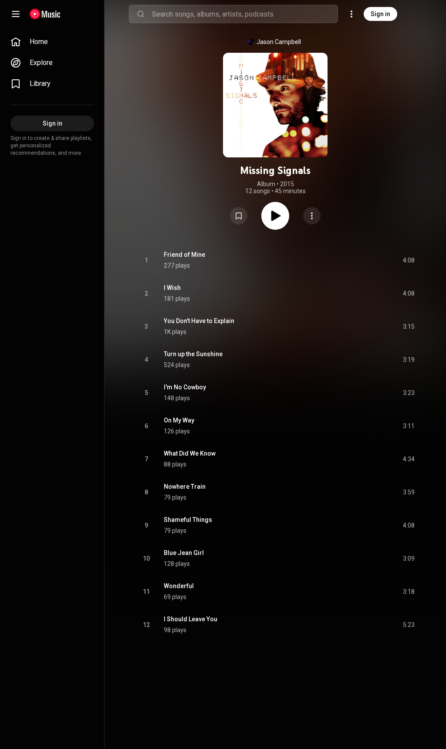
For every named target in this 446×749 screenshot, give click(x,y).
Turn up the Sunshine (193, 354)
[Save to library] (238, 216)
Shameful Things (188, 519)
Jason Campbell (279, 41)
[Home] (45, 14)
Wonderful (179, 585)
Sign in (380, 13)
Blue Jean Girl (184, 552)
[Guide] (15, 14)
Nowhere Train (185, 486)
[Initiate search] (141, 14)
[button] (238, 216)
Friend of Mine (184, 254)
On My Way (179, 420)
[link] (52, 41)
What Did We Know (190, 453)
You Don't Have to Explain (199, 320)
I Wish (172, 287)
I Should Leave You (190, 619)
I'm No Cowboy (185, 387)
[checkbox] (408, 260)
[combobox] (245, 14)
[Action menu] (312, 216)
